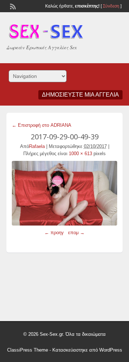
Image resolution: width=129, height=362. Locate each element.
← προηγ (54, 232)
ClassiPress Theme (27, 350)
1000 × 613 (80, 153)
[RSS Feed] (12, 6)
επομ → (76, 232)
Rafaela (37, 146)
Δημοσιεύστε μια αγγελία (80, 95)
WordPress (110, 350)
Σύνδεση (111, 6)
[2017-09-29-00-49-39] (64, 193)
